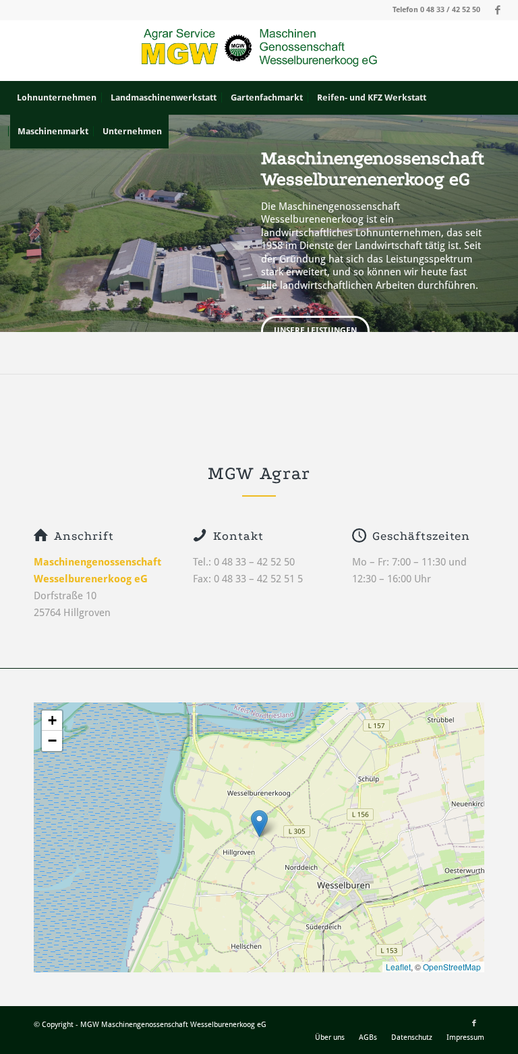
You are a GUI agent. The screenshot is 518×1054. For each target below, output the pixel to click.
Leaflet (398, 966)
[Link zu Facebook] (498, 10)
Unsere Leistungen (315, 330)
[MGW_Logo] (259, 50)
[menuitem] (56, 98)
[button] (259, 823)
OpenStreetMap (452, 966)
